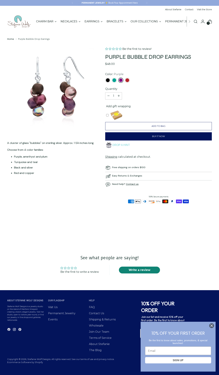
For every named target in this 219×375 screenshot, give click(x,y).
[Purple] (120, 80)
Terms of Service (100, 337)
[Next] (147, 3)
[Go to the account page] (202, 21)
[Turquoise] (114, 80)
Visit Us (52, 307)
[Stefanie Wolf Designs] (19, 21)
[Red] (127, 80)
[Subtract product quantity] (108, 96)
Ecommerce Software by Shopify (25, 362)
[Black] (107, 80)
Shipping (111, 156)
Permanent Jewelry (61, 313)
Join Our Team (99, 331)
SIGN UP (178, 360)
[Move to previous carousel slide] (201, 232)
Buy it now (158, 136)
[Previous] (72, 3)
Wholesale (96, 325)
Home (10, 38)
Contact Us (96, 313)
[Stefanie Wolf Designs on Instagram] (15, 330)
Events (52, 319)
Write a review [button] (139, 270)
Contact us (132, 184)
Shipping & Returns (102, 319)
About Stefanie (99, 344)
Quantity (111, 88)
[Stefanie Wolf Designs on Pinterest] (20, 330)
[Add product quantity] (119, 96)
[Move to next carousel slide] (209, 232)
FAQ (92, 307)
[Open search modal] (195, 21)
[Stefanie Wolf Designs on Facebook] (9, 330)
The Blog (95, 350)
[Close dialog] (211, 325)
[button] (113, 49)
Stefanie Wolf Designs (38, 359)
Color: (114, 74)
